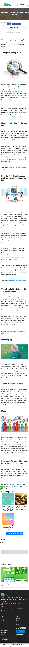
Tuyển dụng (18, 618)
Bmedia (2, 620)
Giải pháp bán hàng (16, 24)
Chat (2, 618)
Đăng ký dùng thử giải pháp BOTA (14, 533)
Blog (9, 24)
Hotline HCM (3, 632)
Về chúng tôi (18, 614)
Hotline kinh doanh (5, 630)
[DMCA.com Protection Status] (22, 634)
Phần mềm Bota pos (5, 634)
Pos (2, 614)
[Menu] (1, 4)
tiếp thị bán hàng (8, 543)
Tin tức (17, 616)
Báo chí (17, 620)
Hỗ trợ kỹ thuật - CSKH (5, 627)
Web (2, 616)
